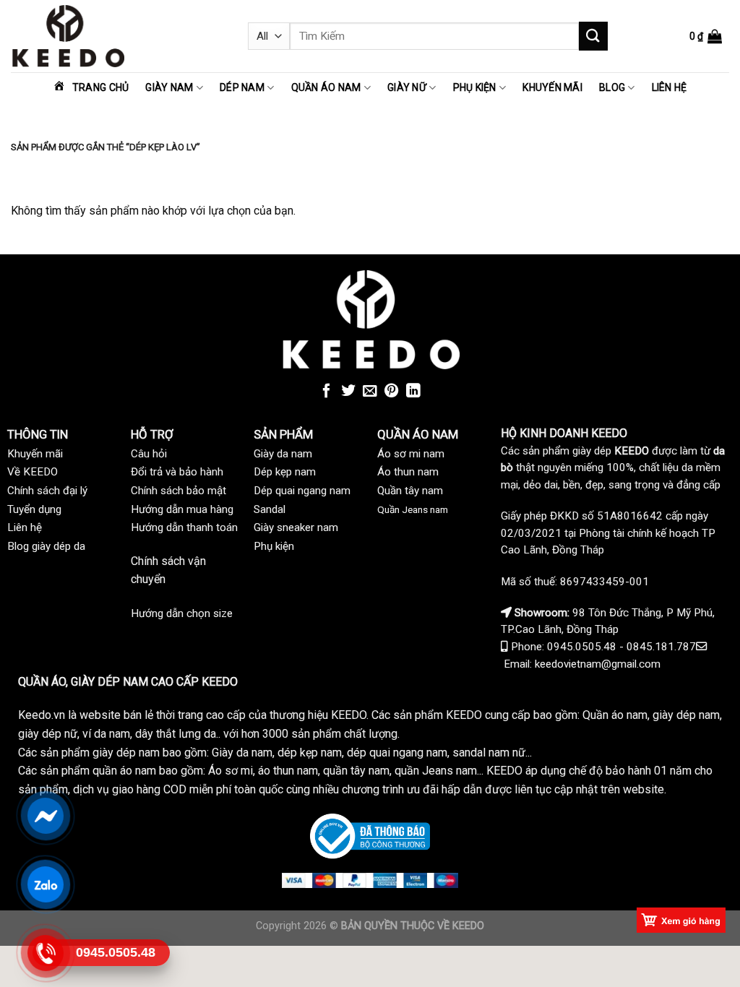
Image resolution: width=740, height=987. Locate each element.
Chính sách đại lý (47, 490)
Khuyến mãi (552, 87)
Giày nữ (406, 87)
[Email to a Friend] (370, 392)
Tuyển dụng (34, 509)
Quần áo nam (326, 87)
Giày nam (169, 87)
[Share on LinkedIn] (413, 392)
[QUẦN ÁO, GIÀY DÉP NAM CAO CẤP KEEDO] (118, 36)
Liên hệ (669, 87)
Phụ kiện (474, 87)
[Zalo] (45, 884)
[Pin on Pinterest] (391, 392)
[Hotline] (45, 953)
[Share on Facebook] (326, 392)
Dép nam (242, 87)
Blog (612, 87)
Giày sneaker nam (296, 527)
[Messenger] (45, 815)
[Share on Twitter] (348, 392)
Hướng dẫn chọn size (182, 613)
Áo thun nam (408, 471)
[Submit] (593, 36)
